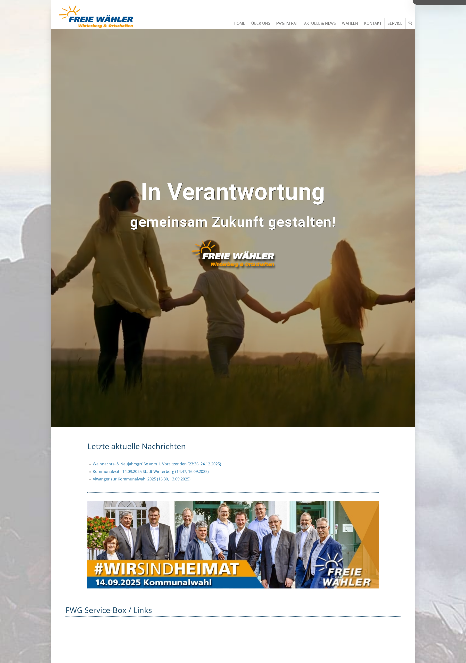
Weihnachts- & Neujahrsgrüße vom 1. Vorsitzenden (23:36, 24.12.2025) (157, 464)
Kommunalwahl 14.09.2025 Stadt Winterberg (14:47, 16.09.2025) (151, 471)
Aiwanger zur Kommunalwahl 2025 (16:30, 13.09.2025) (142, 479)
